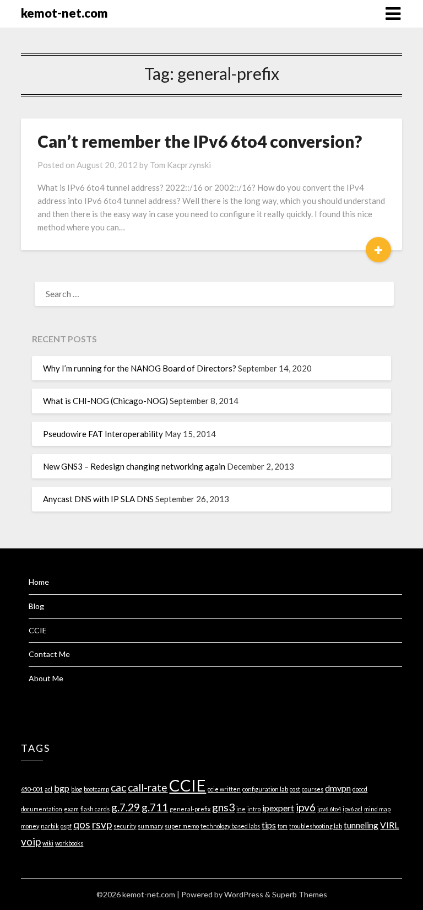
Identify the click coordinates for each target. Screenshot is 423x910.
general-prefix (190, 808)
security (124, 826)
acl (48, 789)
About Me (46, 678)
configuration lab (265, 789)
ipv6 (306, 807)
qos (81, 824)
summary (150, 826)
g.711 (155, 807)
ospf (66, 826)
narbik (50, 826)
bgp (61, 788)
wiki (47, 843)
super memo (182, 826)
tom (283, 826)
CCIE (38, 630)
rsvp (102, 824)
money (30, 826)
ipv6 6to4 (329, 808)
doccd (359, 789)
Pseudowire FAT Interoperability (103, 434)
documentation (41, 808)
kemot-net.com (64, 13)
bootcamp (96, 789)
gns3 (223, 807)
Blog (36, 606)
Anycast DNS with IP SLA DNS (98, 499)
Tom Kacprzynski (180, 165)
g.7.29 (125, 807)
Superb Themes (299, 894)
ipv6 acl (352, 808)
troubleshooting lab (315, 826)
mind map (377, 808)
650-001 (32, 789)
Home (39, 581)
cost (295, 789)
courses (312, 789)
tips (269, 825)
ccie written (224, 789)
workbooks (69, 843)
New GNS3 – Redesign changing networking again (134, 466)
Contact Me (49, 654)
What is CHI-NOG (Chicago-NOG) (105, 401)
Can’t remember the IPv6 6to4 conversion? (199, 141)
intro (254, 808)
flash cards (95, 808)
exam (71, 808)
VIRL (389, 825)
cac (118, 787)
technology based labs (230, 826)
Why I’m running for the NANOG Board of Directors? (139, 368)
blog (76, 789)
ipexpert (278, 808)
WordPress (243, 894)
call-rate (147, 787)
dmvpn (338, 788)
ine (241, 808)
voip (31, 841)
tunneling (361, 825)
